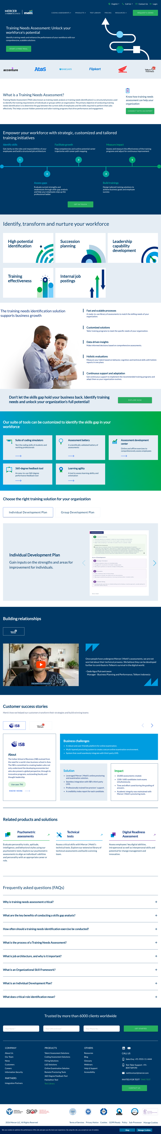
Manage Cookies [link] (151, 1122)
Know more (16, 791)
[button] (21, 1048)
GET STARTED (141, 1029)
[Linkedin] (123, 1048)
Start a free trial (19, 49)
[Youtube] (129, 1048)
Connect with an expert (140, 111)
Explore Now (135, 400)
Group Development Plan (77, 512)
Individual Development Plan (28, 512)
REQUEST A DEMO (145, 13)
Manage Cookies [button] (144, 1130)
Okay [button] (127, 1130)
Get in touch (80, 204)
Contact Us (134, 1088)
